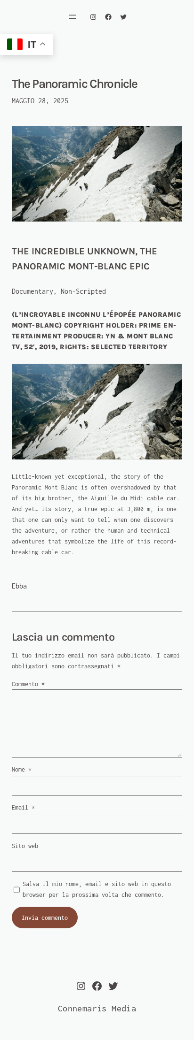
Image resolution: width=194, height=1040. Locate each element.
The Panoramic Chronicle (74, 84)
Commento (28, 684)
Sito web (25, 845)
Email (23, 807)
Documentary (32, 291)
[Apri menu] (72, 17)
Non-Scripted (83, 291)
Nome (22, 769)
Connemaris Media (97, 1008)
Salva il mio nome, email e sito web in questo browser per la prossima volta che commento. (97, 889)
